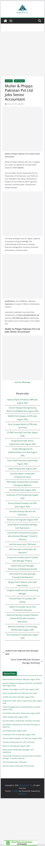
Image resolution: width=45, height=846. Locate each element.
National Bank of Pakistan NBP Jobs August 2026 (21, 679)
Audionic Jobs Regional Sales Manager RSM (22, 652)
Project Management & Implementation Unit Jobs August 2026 (22, 452)
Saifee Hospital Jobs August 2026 (22, 468)
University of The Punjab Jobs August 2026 (19, 734)
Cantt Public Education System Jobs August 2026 (21, 713)
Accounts (9, 81)
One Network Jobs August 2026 (22, 490)
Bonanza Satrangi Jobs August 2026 (22, 519)
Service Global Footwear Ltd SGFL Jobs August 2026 (22, 738)
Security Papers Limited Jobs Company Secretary (21, 721)
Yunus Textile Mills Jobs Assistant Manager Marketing (25, 661)
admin (22, 104)
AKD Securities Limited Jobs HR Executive (18, 766)
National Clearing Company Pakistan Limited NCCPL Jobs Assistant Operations (22, 618)
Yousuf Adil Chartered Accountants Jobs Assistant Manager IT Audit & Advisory (22, 536)
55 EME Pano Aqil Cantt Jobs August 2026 (18, 697)
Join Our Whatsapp (22, 382)
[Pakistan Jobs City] (5, 21)
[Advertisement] (22, 53)
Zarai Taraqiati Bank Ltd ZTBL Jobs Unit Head (20, 693)
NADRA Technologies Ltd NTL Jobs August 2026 (21, 689)
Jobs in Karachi (19, 81)
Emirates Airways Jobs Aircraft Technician (19, 742)
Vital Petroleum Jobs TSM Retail (22, 544)
